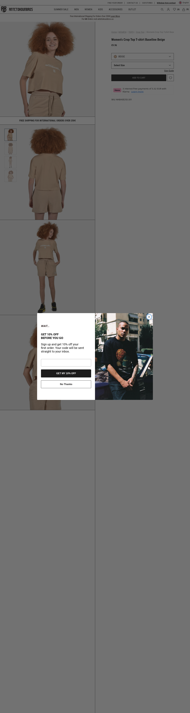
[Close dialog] (149, 316)
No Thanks (66, 384)
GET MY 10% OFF (66, 373)
